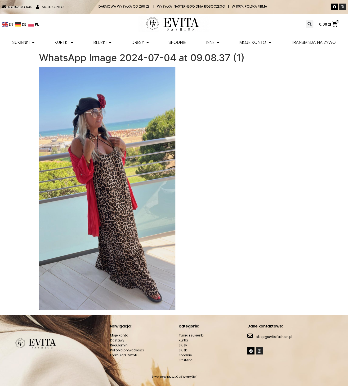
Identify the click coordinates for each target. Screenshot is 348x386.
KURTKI (61, 42)
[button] (309, 24)
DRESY (137, 42)
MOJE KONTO (252, 42)
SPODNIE (177, 42)
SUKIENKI (21, 42)
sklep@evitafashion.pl (274, 336)
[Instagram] (342, 7)
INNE (210, 42)
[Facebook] (334, 7)
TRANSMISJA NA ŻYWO (313, 42)
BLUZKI (100, 42)
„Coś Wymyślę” (186, 377)
